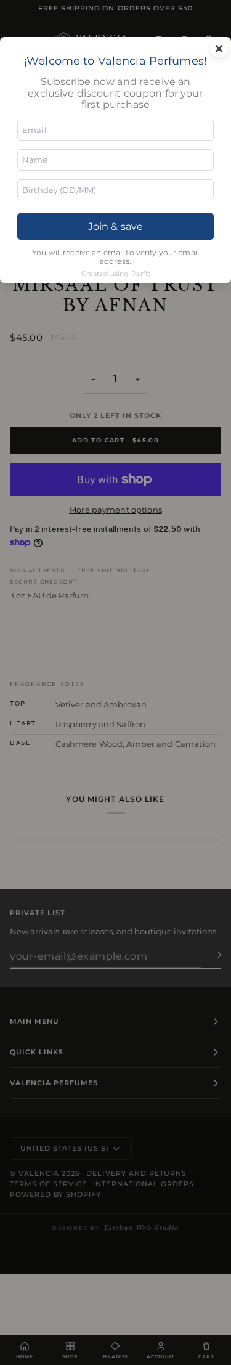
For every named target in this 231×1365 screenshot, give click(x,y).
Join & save (115, 226)
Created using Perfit (115, 273)
